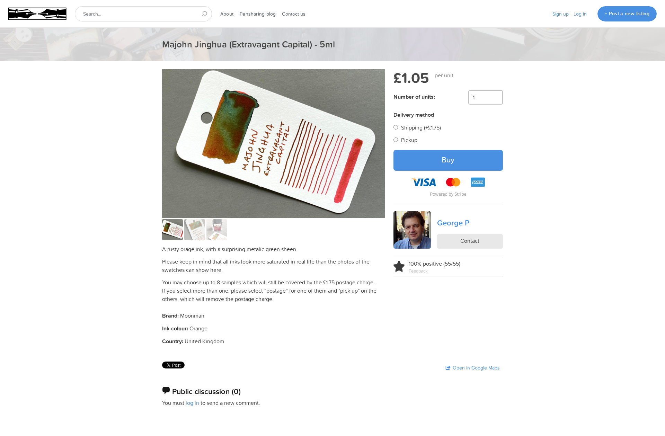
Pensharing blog (258, 13)
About (226, 13)
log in (192, 403)
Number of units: (414, 97)
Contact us (293, 13)
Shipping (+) (421, 127)
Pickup (409, 140)
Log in (580, 13)
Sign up (560, 13)
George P (453, 222)
